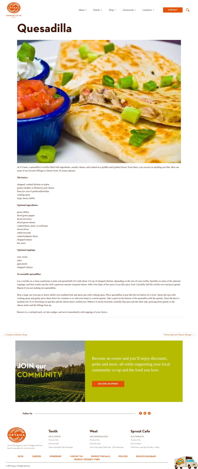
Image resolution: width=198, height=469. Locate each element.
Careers (36, 456)
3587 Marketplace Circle (99, 436)
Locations (147, 10)
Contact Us (76, 456)
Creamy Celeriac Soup (16, 335)
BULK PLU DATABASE (146, 456)
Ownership (55, 456)
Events (97, 10)
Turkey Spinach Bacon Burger (177, 335)
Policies (123, 456)
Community (128, 10)
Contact (173, 10)
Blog (20, 456)
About (82, 10)
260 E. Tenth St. (54, 436)
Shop (111, 10)
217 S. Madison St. (137, 436)
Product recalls (100, 456)
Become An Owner (108, 384)
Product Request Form (87, 460)
